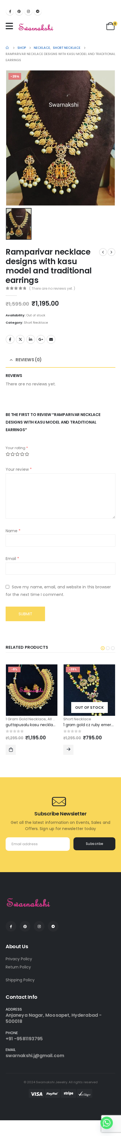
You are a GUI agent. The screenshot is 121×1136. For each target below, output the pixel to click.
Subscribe (94, 844)
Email (50, 339)
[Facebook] (10, 11)
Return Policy (18, 967)
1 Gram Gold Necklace (26, 719)
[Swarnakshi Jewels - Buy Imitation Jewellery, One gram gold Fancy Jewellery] (36, 27)
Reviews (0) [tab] (28, 360)
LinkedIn (30, 339)
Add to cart (11, 750)
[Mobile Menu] (11, 26)
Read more (68, 750)
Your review (19, 469)
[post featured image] (31, 690)
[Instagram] (28, 11)
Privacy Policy (19, 959)
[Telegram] (38, 11)
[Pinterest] (19, 11)
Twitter (20, 339)
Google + (40, 339)
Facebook (10, 339)
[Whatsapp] (106, 1123)
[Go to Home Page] (8, 48)
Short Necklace (36, 322)
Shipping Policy (20, 980)
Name (13, 531)
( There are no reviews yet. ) (52, 288)
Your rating (17, 448)
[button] (102, 648)
